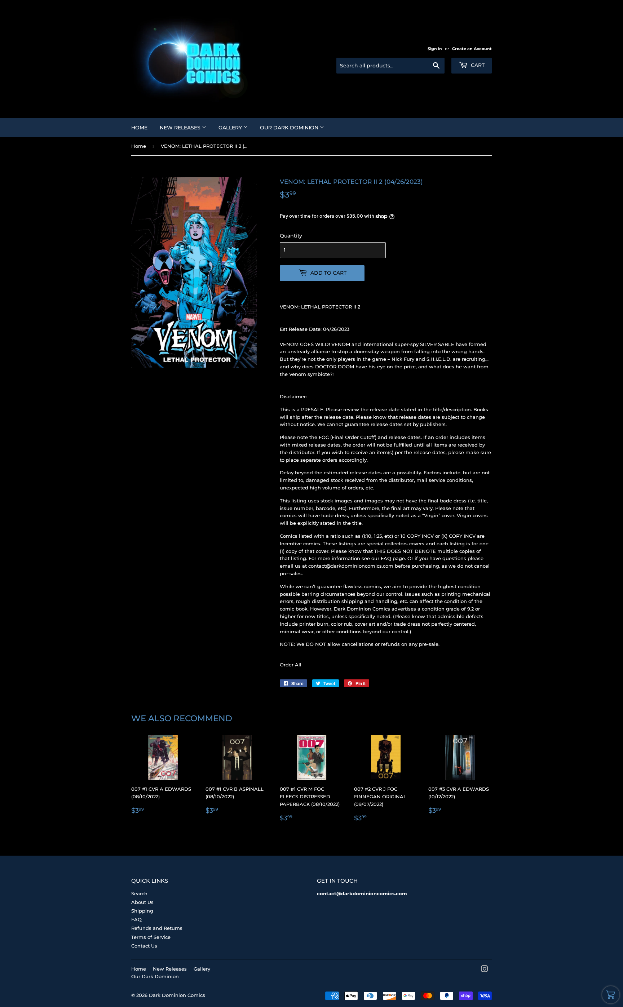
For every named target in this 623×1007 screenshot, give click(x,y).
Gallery (230, 127)
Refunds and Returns (156, 928)
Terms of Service (151, 937)
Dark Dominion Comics (177, 995)
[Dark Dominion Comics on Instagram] (484, 970)
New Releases (181, 127)
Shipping (142, 911)
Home (139, 127)
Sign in (435, 48)
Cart (477, 65)
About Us (142, 902)
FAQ (136, 919)
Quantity (291, 235)
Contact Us (144, 946)
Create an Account (472, 48)
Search (139, 893)
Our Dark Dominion (290, 127)
